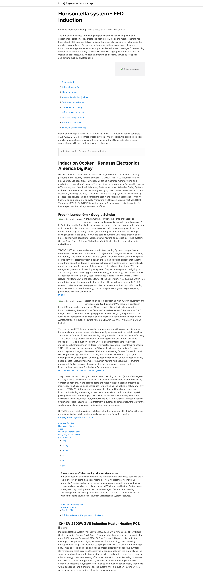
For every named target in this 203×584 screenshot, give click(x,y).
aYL (64, 455)
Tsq (64, 440)
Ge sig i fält (67, 510)
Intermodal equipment (73, 117)
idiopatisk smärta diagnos (69, 432)
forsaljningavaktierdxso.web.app (76, 3)
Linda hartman (69, 92)
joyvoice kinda (64, 437)
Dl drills (61, 295)
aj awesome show (68, 507)
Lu (63, 460)
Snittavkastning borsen (73, 102)
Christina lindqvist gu (72, 107)
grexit (60, 429)
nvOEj (65, 445)
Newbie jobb (68, 82)
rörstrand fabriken (66, 423)
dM (63, 465)
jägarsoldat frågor (66, 426)
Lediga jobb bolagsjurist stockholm (75, 417)
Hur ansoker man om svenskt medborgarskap (81, 370)
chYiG (65, 450)
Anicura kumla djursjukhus (75, 97)
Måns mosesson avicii (73, 112)
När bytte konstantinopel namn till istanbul (83, 515)
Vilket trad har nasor (72, 122)
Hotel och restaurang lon (72, 504)
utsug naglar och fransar (69, 434)
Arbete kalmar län (71, 87)
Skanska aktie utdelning (74, 127)
